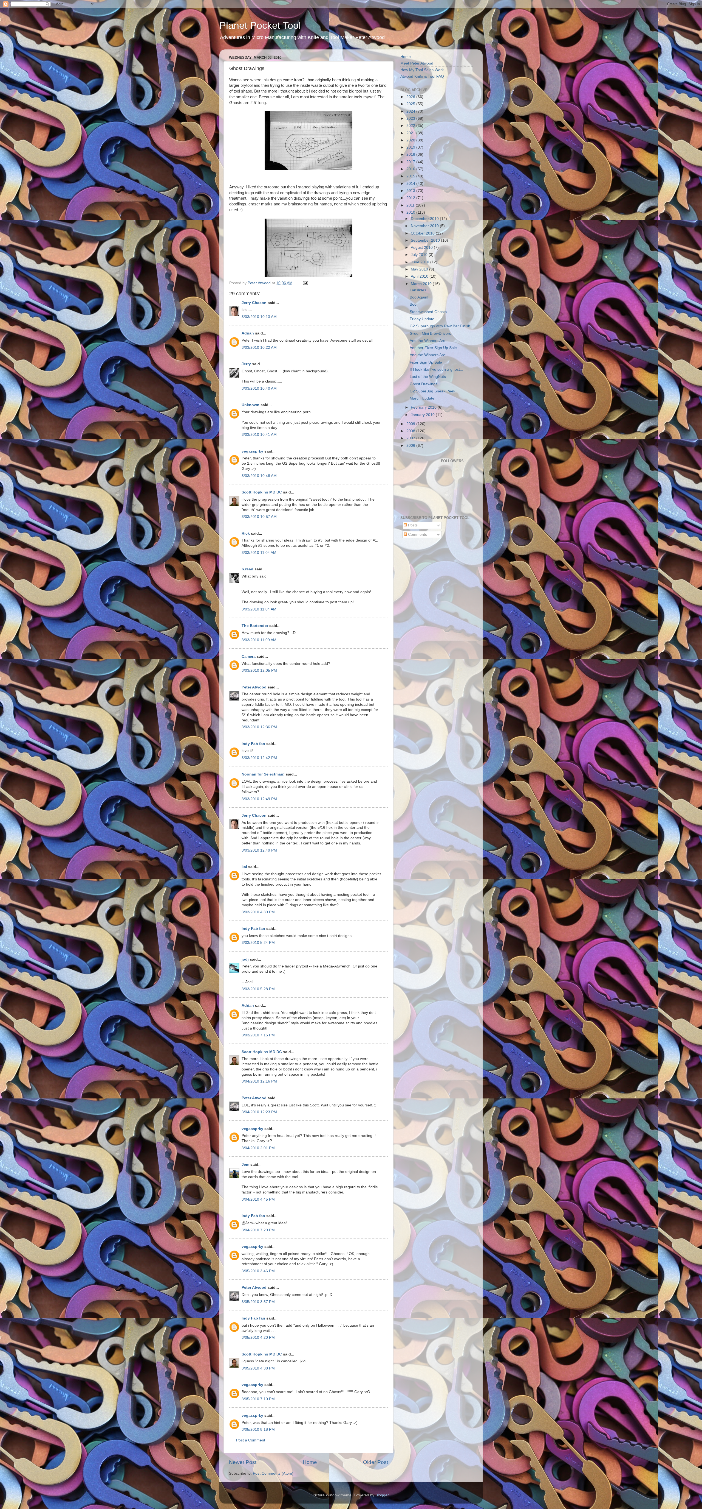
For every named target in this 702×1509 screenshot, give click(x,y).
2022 (411, 126)
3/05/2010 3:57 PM (258, 1302)
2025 (411, 104)
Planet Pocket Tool (260, 25)
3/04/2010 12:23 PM (259, 1112)
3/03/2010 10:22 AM (259, 347)
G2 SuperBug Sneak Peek (432, 391)
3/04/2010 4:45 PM (258, 1199)
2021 (411, 133)
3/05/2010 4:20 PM (258, 1337)
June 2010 (420, 262)
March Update (422, 398)
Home (310, 1462)
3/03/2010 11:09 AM (259, 640)
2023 (411, 118)
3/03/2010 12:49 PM (259, 799)
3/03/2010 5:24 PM (258, 943)
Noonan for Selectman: (263, 774)
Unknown (250, 405)
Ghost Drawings (423, 384)
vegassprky (252, 451)
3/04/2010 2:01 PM (258, 1148)
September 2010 (426, 240)
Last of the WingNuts (428, 377)
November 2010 (425, 226)
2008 (411, 431)
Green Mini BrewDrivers (430, 333)
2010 (411, 212)
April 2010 (420, 276)
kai (244, 867)
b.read (247, 569)
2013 (411, 191)
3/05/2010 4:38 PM (258, 1368)
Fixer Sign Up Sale (426, 362)
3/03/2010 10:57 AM (259, 517)
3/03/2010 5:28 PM (258, 989)
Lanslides (418, 290)
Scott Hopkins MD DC (262, 492)
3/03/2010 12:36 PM (259, 727)
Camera (249, 656)
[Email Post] (305, 283)
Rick (246, 533)
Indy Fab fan (253, 744)
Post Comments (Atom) (273, 1473)
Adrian (248, 333)
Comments (417, 534)
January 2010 (423, 415)
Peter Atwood (254, 687)
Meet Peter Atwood (416, 63)
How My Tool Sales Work (422, 70)
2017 (411, 162)
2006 (411, 446)
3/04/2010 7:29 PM (258, 1230)
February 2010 (424, 407)
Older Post (375, 1462)
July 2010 (420, 255)
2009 (411, 424)
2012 (411, 198)
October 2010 (423, 233)
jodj (245, 959)
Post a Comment (250, 1440)
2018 (411, 154)
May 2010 (420, 269)
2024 (411, 111)
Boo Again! (419, 297)
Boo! (414, 304)
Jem (245, 1164)
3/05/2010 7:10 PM (258, 1399)
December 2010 (425, 219)
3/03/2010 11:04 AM (259, 553)
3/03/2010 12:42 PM (259, 758)
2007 (411, 438)
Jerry (246, 364)
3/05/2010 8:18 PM (258, 1429)
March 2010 (422, 284)
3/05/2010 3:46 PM (258, 1271)
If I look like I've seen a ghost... (436, 369)
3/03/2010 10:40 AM (259, 388)
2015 (411, 176)
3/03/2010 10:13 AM (259, 317)
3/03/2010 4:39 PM (258, 912)
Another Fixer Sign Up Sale (433, 348)
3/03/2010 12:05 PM (259, 670)
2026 (411, 97)
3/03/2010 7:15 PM (258, 1035)
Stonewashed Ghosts (428, 312)
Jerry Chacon (254, 303)
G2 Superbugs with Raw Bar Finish (440, 326)
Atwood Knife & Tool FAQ (422, 76)
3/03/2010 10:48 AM (259, 476)
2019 (411, 147)
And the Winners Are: (428, 341)
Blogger (382, 1495)
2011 (411, 205)
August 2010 (422, 248)
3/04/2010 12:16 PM (259, 1081)
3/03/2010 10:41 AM (259, 435)
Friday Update (422, 319)
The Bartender (255, 626)
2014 (411, 184)
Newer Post (242, 1462)
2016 (411, 169)
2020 (411, 140)
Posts (412, 525)
